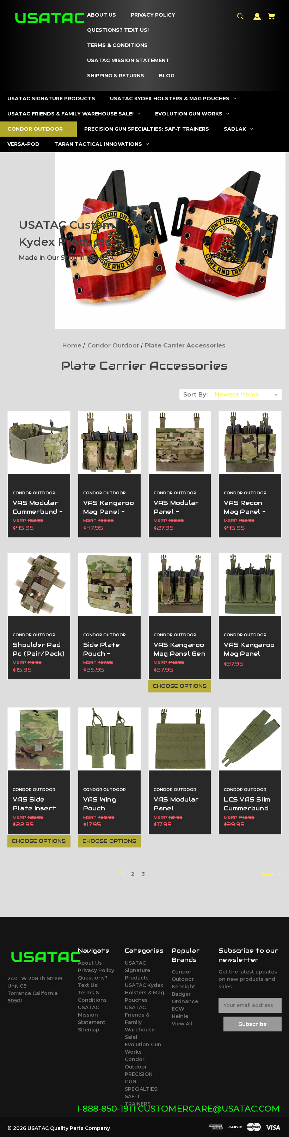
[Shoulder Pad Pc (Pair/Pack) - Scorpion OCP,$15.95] (39, 584)
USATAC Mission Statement (91, 1014)
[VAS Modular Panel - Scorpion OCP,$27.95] (180, 442)
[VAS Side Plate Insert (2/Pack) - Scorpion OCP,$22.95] (39, 739)
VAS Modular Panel (176, 804)
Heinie (180, 1016)
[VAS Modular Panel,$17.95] (180, 739)
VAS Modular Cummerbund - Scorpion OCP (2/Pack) (38, 516)
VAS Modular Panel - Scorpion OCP (178, 511)
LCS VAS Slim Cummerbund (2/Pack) (247, 808)
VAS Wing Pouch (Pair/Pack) (103, 808)
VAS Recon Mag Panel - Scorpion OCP (248, 511)
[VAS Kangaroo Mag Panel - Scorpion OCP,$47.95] (109, 442)
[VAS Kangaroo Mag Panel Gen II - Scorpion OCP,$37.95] (180, 584)
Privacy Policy (96, 970)
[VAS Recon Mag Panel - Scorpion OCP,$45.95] (250, 442)
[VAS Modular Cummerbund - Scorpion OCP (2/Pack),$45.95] (39, 442)
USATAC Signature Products (137, 970)
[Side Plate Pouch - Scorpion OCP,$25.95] (109, 584)
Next (269, 874)
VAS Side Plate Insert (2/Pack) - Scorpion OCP (37, 813)
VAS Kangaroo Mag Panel (249, 649)
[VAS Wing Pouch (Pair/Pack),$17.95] (109, 739)
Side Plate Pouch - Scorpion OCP (107, 653)
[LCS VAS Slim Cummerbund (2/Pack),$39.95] (250, 739)
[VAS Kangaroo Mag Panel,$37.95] (250, 584)
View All (182, 1023)
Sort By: (195, 394)
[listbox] (246, 394)
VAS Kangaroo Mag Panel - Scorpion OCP (108, 511)
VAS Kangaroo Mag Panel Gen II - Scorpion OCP (179, 658)
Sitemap (88, 1029)
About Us (90, 963)
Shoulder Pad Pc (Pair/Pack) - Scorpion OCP (39, 658)
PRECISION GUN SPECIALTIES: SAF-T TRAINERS (141, 1089)
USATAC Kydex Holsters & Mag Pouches (144, 992)
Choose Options (180, 686)
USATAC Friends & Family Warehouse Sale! (140, 1022)
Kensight (183, 986)
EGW (178, 1009)
